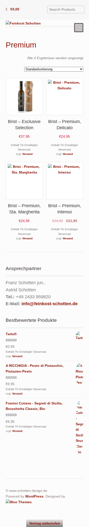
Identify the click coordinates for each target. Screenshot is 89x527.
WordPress (34, 496)
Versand (27, 153)
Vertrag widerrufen (44, 523)
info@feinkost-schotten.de (50, 303)
